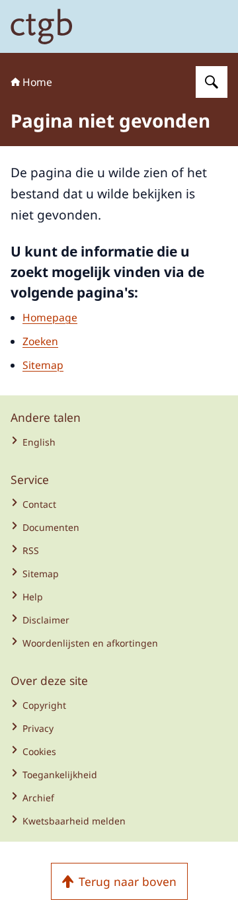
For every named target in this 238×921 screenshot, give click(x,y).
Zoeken (40, 341)
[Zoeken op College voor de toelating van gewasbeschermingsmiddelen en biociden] (211, 82)
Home (37, 82)
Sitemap (42, 365)
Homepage (49, 317)
